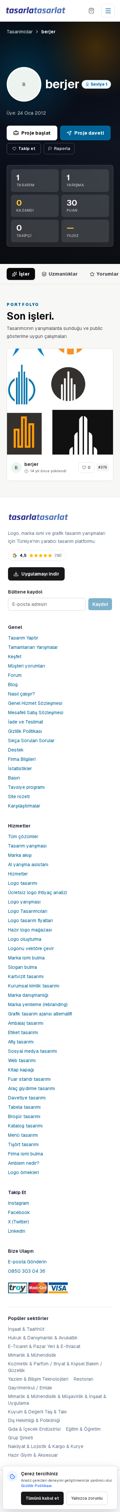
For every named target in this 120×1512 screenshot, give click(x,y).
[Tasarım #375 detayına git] (60, 402)
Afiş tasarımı (21, 1042)
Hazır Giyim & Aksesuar (33, 1455)
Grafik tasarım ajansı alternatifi (40, 1014)
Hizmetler (18, 874)
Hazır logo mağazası (30, 930)
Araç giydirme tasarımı (31, 1088)
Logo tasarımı (22, 883)
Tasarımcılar (20, 32)
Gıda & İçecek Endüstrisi (34, 1429)
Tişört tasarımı (23, 1144)
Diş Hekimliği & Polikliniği (34, 1420)
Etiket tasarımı (23, 1032)
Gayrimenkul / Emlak (30, 1388)
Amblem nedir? (23, 1163)
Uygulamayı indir (40, 574)
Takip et (26, 148)
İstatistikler (20, 768)
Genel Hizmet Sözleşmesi (35, 703)
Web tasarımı (22, 1060)
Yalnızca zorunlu (87, 1498)
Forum (15, 675)
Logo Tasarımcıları (27, 911)
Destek (16, 750)
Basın (14, 778)
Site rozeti (19, 796)
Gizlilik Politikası (25, 731)
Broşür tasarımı (24, 1116)
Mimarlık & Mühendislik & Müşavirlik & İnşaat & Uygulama (57, 1399)
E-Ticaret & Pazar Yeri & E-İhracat (44, 1346)
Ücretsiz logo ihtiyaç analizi (37, 892)
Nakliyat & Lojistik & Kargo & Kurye (45, 1446)
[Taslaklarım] (91, 11)
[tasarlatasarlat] (35, 10)
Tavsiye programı (26, 787)
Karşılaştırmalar (24, 806)
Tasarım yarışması (27, 846)
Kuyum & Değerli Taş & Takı (37, 1412)
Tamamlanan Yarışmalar (33, 647)
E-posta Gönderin (27, 1262)
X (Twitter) (18, 1222)
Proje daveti (89, 133)
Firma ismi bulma (25, 1154)
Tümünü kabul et (42, 1498)
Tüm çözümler (23, 836)
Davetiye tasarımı (27, 1098)
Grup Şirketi (20, 1438)
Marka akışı (20, 855)
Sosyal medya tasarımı (32, 1051)
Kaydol (100, 604)
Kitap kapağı (21, 1070)
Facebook (19, 1212)
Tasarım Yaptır (23, 638)
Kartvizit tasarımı (26, 976)
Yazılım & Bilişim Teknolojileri (38, 1379)
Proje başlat (36, 133)
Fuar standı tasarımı (29, 1079)
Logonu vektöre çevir (31, 948)
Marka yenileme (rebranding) (38, 1004)
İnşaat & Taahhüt (26, 1329)
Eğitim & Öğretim (83, 1429)
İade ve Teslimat (25, 722)
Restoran (83, 1379)
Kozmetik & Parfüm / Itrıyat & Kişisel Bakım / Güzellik (55, 1367)
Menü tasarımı (23, 1135)
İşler (24, 274)
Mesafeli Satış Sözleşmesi (35, 713)
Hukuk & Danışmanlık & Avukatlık (43, 1338)
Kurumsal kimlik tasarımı (33, 986)
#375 (102, 467)
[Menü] (108, 10)
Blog (13, 685)
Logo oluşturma (24, 939)
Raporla (62, 148)
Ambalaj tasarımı (25, 1023)
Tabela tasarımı (24, 1107)
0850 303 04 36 (26, 1271)
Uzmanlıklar (63, 274)
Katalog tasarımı (25, 1126)
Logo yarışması (24, 902)
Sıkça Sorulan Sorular (31, 741)
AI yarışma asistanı (28, 864)
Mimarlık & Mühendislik (32, 1355)
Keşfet (14, 657)
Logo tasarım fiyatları (30, 920)
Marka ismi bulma (26, 958)
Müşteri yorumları (26, 666)
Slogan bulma (22, 967)
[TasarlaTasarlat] (38, 517)
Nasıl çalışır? (21, 694)
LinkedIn (16, 1231)
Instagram (18, 1203)
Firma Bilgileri (22, 759)
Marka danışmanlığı (28, 995)
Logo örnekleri (23, 1172)
